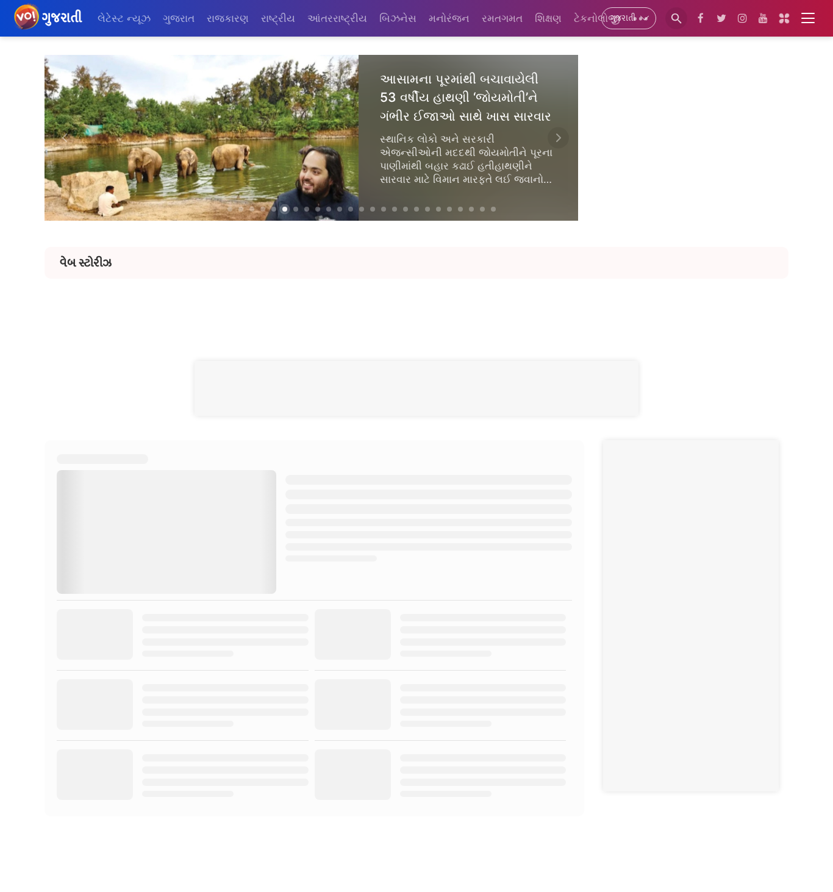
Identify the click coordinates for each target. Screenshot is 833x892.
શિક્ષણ (548, 18)
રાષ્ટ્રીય (278, 18)
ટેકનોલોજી (597, 18)
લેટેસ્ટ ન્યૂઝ (124, 18)
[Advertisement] (416, 306)
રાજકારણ (228, 18)
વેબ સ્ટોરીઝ (86, 262)
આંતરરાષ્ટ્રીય (337, 18)
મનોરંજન (449, 18)
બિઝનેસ (397, 18)
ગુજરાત (179, 18)
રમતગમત (502, 18)
